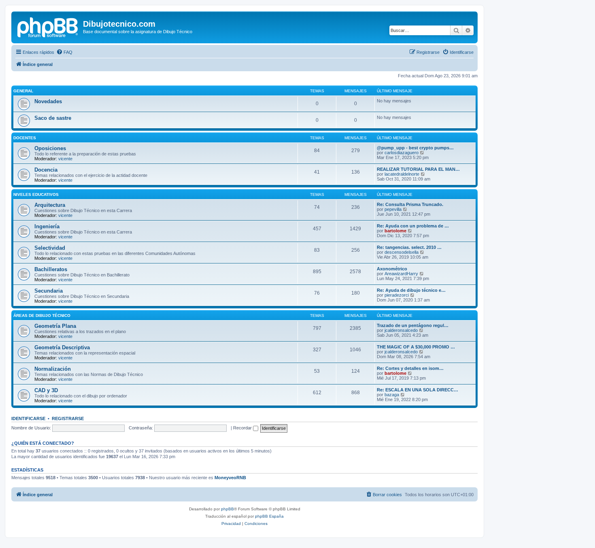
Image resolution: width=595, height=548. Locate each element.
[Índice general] (48, 26)
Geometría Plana (55, 326)
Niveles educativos (36, 194)
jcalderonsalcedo (401, 330)
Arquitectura (49, 205)
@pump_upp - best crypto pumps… (415, 147)
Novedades (48, 101)
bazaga (392, 394)
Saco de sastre (52, 118)
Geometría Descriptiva (62, 347)
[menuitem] (64, 52)
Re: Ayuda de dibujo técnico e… (411, 290)
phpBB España (269, 516)
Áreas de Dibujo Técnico (41, 315)
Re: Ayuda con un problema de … (413, 225)
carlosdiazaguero (402, 152)
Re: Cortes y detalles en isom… (410, 368)
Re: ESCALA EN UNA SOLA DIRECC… (417, 389)
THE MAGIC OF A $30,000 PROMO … (416, 346)
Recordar (243, 427)
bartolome (395, 230)
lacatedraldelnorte (402, 174)
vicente (65, 158)
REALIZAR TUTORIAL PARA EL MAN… (418, 169)
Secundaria (48, 291)
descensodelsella (402, 252)
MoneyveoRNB (230, 477)
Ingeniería (47, 226)
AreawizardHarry (401, 273)
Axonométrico (392, 268)
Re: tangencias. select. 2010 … (409, 247)
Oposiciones (50, 148)
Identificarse (28, 418)
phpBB (227, 509)
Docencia (45, 170)
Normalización (52, 369)
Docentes (24, 138)
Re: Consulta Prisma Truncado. (410, 204)
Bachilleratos (50, 269)
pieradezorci (397, 295)
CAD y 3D (46, 390)
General (23, 91)
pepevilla (393, 209)
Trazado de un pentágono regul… (412, 325)
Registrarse (68, 418)
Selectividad (49, 248)
